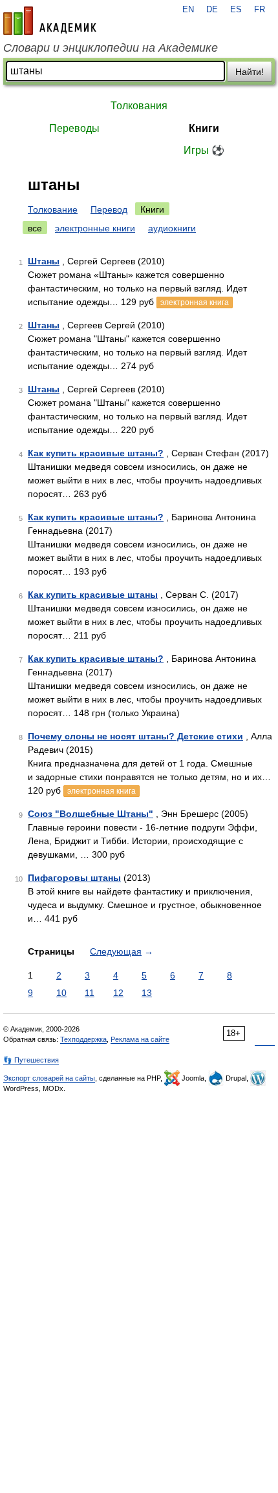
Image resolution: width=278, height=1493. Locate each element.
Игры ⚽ (204, 150)
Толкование (53, 209)
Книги (204, 128)
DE (212, 9)
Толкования (139, 105)
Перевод (109, 209)
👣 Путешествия (31, 1060)
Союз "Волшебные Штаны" (90, 814)
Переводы (74, 128)
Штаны (43, 261)
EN (188, 9)
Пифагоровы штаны (74, 878)
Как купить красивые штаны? (96, 453)
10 (61, 993)
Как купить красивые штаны (93, 594)
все (35, 228)
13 (147, 993)
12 (118, 993)
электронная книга (194, 302)
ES (236, 9)
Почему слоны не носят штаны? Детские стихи (135, 736)
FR (259, 9)
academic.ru (49, 20)
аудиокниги (172, 228)
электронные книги (95, 228)
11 (89, 993)
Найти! (249, 72)
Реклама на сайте (140, 1039)
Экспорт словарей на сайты (49, 1078)
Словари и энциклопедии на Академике (110, 47)
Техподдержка (83, 1039)
